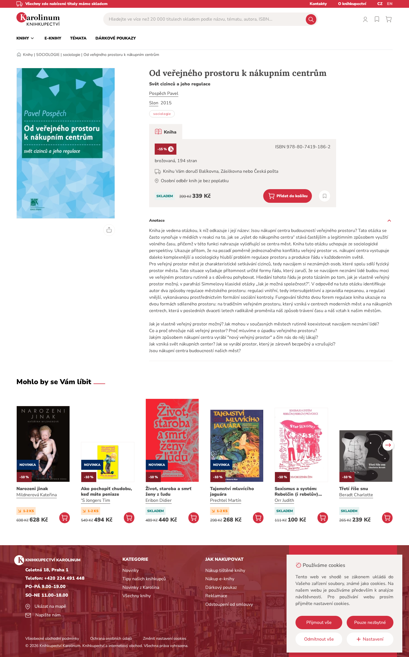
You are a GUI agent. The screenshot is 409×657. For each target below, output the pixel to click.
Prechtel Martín (225, 500)
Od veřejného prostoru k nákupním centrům (121, 54)
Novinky (130, 570)
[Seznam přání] (377, 19)
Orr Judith (284, 500)
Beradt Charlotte (356, 495)
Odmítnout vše (319, 639)
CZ (380, 3)
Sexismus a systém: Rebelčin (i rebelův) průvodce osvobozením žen (300, 491)
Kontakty (318, 3)
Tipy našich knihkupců (144, 579)
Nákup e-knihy (219, 579)
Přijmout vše (319, 622)
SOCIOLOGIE (48, 54)
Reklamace (216, 596)
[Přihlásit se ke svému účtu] (365, 19)
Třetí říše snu (353, 488)
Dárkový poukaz (221, 587)
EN (390, 3)
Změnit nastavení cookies (164, 638)
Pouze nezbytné (370, 622)
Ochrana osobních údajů (111, 638)
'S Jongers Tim (95, 500)
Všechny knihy (136, 596)
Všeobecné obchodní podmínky (52, 638)
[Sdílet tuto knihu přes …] (109, 230)
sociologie (71, 54)
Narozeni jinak (32, 488)
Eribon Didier (159, 500)
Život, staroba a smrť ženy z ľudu (168, 491)
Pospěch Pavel (163, 93)
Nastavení (373, 639)
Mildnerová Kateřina (36, 495)
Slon (153, 103)
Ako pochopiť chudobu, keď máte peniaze (106, 491)
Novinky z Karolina (140, 587)
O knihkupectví (352, 3)
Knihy (28, 54)
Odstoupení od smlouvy (229, 604)
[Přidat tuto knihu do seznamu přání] (325, 196)
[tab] (165, 131)
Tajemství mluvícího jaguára (232, 491)
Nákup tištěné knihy (225, 570)
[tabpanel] (242, 173)
